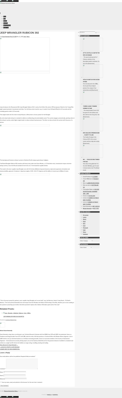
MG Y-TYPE (96, 208)
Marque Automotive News (11, 391)
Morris (84, 219)
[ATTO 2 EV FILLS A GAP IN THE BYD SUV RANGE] (93, 51)
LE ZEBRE (95, 176)
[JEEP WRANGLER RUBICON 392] (25, 70)
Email (1, 375)
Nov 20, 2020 (13, 36)
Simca (84, 232)
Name (2, 372)
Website (2, 379)
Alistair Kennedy (87, 208)
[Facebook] (3, 1)
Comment (3, 369)
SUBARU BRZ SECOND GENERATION (10, 349)
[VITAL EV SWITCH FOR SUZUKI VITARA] (93, 77)
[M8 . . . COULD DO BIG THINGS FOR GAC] (93, 157)
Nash (84, 221)
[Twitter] (9, 1)
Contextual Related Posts (10, 320)
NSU (84, 223)
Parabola (49, 394)
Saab (84, 230)
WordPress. (55, 394)
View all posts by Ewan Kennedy (9, 345)
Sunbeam (85, 234)
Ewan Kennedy (6, 36)
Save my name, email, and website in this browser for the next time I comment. (22, 382)
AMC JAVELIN (96, 206)
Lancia (84, 217)
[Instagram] (15, 1)
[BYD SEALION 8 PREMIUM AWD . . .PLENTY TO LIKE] (93, 130)
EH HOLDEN (92, 196)
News (28, 36)
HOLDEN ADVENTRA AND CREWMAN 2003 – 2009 (91, 191)
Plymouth (85, 228)
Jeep (24, 36)
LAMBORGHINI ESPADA (93, 183)
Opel (84, 225)
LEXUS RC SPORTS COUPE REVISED (10, 347)
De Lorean (85, 215)
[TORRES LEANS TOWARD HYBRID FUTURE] (93, 104)
